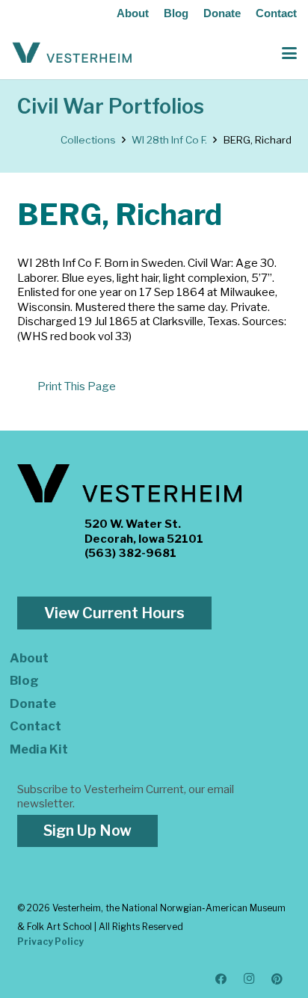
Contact (276, 13)
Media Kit (39, 749)
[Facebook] (221, 979)
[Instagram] (249, 979)
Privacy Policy (50, 941)
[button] (289, 53)
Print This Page (76, 386)
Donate (222, 13)
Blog (176, 13)
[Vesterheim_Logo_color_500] (72, 53)
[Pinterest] (277, 979)
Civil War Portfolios (110, 106)
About (133, 13)
